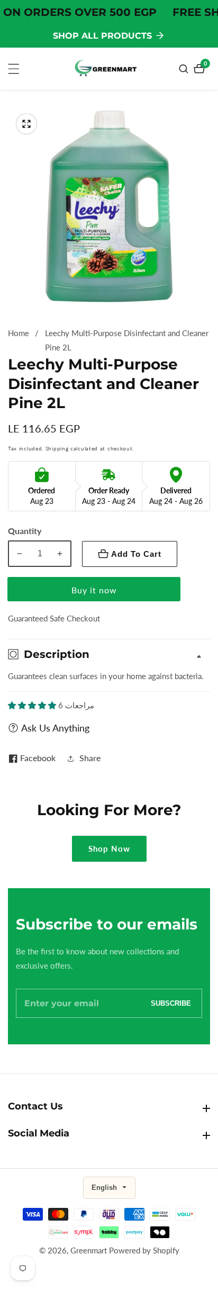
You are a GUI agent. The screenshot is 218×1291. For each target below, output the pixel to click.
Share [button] (90, 758)
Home (18, 333)
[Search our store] (185, 69)
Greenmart (88, 1250)
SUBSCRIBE (171, 1003)
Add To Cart (136, 553)
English (105, 1187)
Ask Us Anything (55, 728)
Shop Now (109, 848)
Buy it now (94, 590)
